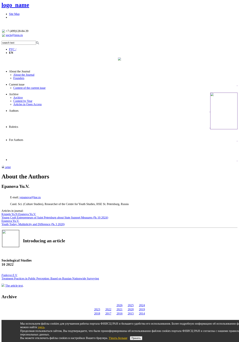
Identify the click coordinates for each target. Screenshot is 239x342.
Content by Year (22, 101)
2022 (108, 309)
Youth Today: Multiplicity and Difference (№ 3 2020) (33, 224)
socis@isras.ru (14, 35)
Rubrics (13, 126)
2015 (131, 313)
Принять (136, 338)
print (7, 167)
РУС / (12, 49)
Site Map (14, 14)
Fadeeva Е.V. (9, 275)
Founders (18, 78)
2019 (142, 309)
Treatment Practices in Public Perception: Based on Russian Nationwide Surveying (50, 278)
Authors (13, 110)
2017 (108, 313)
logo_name (15, 4)
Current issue (16, 84)
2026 (119, 305)
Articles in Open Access (27, 104)
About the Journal (19, 71)
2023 (97, 309)
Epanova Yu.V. (27, 214)
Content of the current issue (29, 87)
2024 (142, 305)
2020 (131, 309)
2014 (142, 313)
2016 (119, 313)
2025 (131, 305)
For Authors (16, 139)
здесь (41, 327)
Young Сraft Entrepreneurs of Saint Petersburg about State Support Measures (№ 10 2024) (54, 217)
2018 (97, 313)
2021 (119, 309)
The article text (14, 285)
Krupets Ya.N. (9, 214)
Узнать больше (118, 338)
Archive (13, 94)
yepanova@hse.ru (30, 197)
